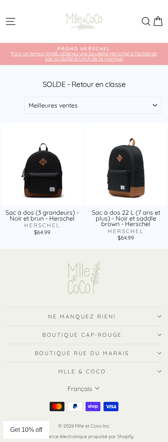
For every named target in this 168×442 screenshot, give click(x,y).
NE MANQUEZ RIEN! (82, 316)
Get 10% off (26, 429)
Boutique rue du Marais (82, 353)
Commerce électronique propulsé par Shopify (84, 436)
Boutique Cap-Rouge (82, 334)
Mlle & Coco (82, 371)
